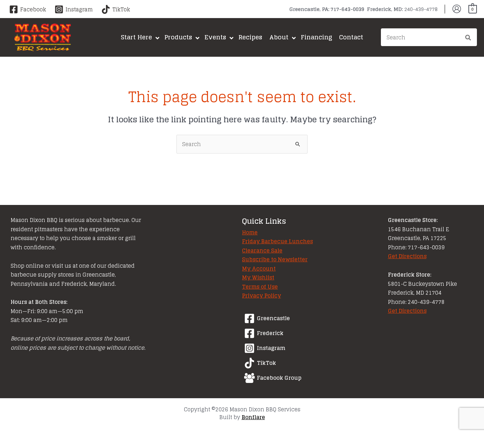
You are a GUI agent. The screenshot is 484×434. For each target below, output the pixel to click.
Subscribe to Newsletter (275, 259)
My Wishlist (258, 277)
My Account (259, 268)
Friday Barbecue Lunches (277, 241)
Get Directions (407, 256)
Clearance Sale (262, 250)
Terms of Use (260, 286)
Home (250, 232)
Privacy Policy (261, 295)
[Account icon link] (456, 8)
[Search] (468, 38)
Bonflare (253, 417)
